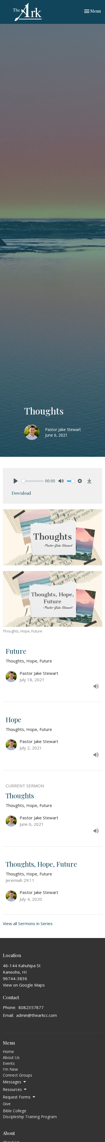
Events (9, 1063)
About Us (11, 1057)
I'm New (10, 1069)
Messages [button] (12, 1081)
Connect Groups (17, 1075)
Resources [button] (12, 1089)
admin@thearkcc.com (36, 1015)
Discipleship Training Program (30, 1116)
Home (8, 1051)
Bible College (14, 1110)
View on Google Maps (24, 985)
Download (21, 493)
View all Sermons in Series (28, 923)
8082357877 (31, 1007)
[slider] (33, 481)
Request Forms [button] (17, 1097)
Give (7, 1103)
